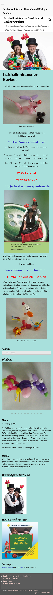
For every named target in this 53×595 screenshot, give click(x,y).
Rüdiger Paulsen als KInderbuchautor (17, 576)
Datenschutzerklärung (11, 584)
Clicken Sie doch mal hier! (26, 142)
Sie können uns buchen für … (26, 270)
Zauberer (20, 567)
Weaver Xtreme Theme (44, 593)
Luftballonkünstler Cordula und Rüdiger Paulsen (23, 20)
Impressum (7, 581)
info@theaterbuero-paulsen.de (26, 186)
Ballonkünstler (7, 567)
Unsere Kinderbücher (11, 579)
